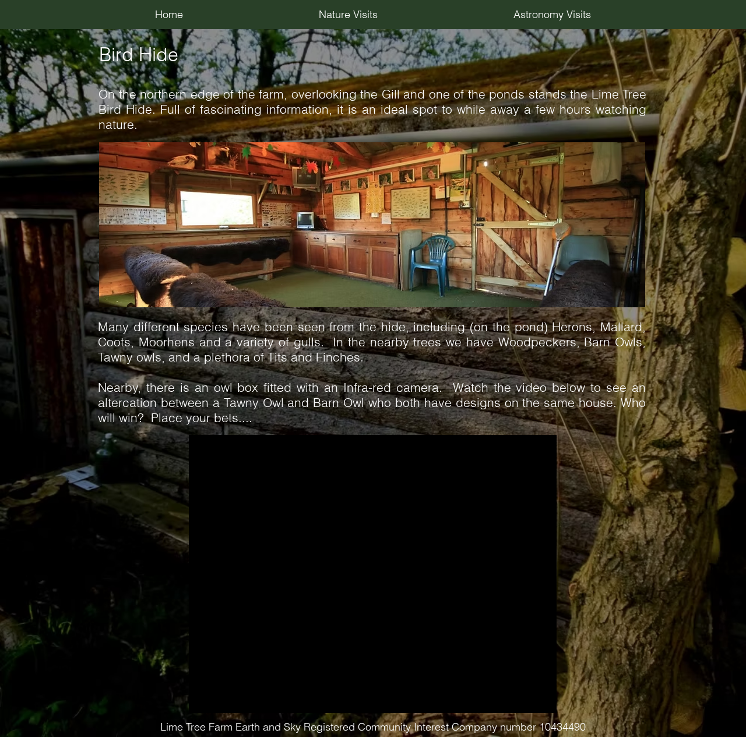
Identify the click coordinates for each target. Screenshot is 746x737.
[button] (348, 14)
